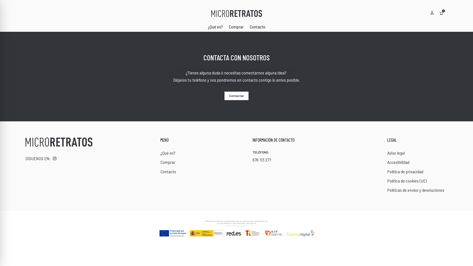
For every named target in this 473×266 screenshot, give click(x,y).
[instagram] (55, 158)
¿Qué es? (215, 26)
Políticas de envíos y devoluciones (415, 190)
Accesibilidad (398, 162)
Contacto (257, 26)
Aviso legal (396, 153)
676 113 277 (262, 159)
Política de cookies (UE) (407, 180)
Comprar (236, 26)
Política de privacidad (405, 171)
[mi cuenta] (432, 12)
